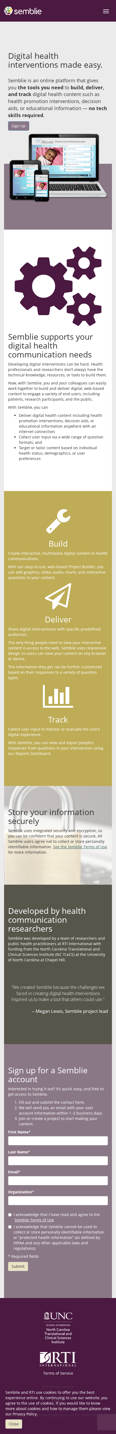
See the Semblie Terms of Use (80, 846)
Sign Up (19, 125)
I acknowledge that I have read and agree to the (56, 1217)
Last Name (18, 1151)
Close (14, 1423)
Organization (20, 1191)
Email (13, 1171)
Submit (18, 1266)
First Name (18, 1132)
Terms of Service (58, 1373)
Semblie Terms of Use (34, 1219)
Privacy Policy (25, 1413)
